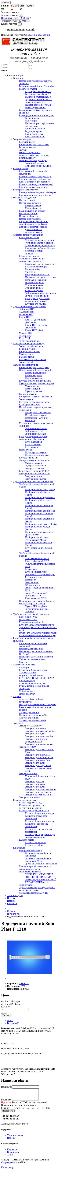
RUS (16, 9)
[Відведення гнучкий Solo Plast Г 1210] (29, 978)
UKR (7, 9)
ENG (25, 9)
